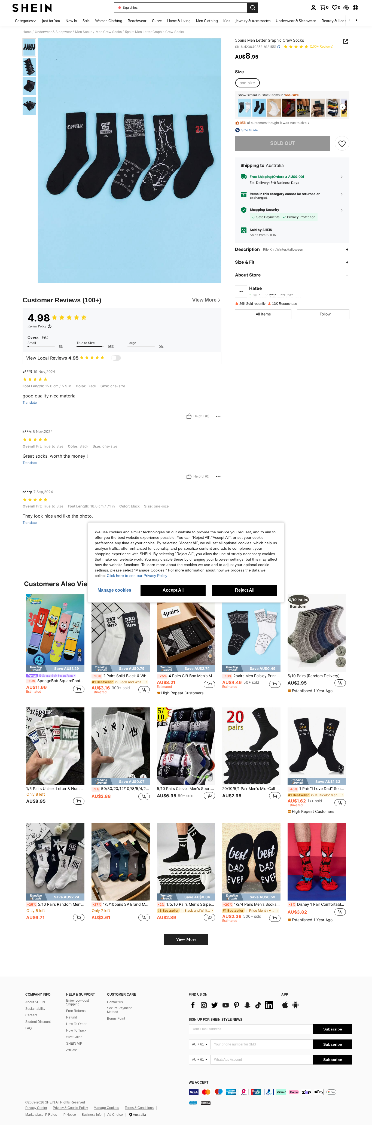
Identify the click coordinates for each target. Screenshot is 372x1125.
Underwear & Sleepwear (53, 32)
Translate (30, 403)
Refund (71, 1017)
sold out (282, 143)
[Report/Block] (218, 416)
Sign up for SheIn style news (215, 1019)
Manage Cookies (106, 1108)
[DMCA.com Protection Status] (206, 1103)
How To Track (76, 1030)
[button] (346, 7)
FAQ (28, 1028)
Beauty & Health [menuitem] (335, 21)
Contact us (115, 1002)
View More (186, 939)
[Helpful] (189, 416)
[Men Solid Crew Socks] (259, 108)
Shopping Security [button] (264, 210)
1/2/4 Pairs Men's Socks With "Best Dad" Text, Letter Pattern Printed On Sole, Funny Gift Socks (251, 904)
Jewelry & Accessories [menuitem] (253, 21)
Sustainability (35, 1009)
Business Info (92, 1115)
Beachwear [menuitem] (137, 21)
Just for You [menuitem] (51, 21)
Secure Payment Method (119, 1010)
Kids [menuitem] (226, 21)
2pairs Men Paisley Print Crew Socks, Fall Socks (251, 676)
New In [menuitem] (71, 21)
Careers (31, 1015)
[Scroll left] (350, 20)
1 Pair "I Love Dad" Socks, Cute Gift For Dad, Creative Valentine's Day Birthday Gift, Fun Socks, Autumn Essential (317, 788)
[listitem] (244, 108)
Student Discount (38, 1022)
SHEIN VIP (74, 1043)
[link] (324, 7)
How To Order (76, 1024)
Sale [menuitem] (86, 21)
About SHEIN (35, 1002)
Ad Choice (115, 1115)
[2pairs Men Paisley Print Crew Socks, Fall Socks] (244, 108)
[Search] (252, 7)
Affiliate (71, 1050)
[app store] (285, 1008)
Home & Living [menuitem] (179, 21)
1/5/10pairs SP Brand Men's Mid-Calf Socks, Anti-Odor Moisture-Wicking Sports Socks (121, 904)
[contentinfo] (270, 1092)
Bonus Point (116, 1018)
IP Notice (69, 1115)
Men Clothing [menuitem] (207, 21)
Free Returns (76, 1011)
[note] (55, 668)
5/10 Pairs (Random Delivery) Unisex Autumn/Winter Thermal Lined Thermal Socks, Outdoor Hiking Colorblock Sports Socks (317, 676)
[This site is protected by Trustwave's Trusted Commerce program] (193, 1103)
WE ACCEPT (198, 1082)
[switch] (116, 358)
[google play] (295, 1008)
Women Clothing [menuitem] (108, 21)
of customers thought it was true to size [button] (273, 123)
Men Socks (83, 32)
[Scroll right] (356, 20)
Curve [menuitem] (157, 21)
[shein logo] (32, 7)
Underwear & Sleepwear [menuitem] (296, 21)
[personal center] (313, 7)
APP (284, 994)
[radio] (247, 83)
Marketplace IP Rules (41, 1115)
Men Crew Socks (109, 32)
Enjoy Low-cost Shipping (77, 1002)
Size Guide (74, 1037)
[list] (232, 1005)
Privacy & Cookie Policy (70, 1108)
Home (27, 32)
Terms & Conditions (139, 1108)
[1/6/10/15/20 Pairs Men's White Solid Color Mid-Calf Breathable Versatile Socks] (274, 108)
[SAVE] (342, 143)
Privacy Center (36, 1108)
